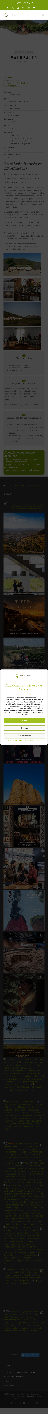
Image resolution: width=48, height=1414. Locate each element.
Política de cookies (15, 740)
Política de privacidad (33, 740)
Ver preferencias (24, 736)
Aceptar (25, 720)
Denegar (24, 728)
